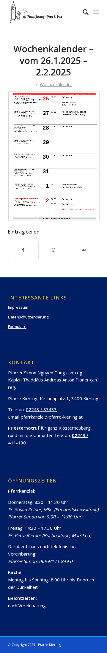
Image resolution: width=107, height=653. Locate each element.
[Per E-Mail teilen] (84, 250)
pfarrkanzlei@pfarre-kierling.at (52, 417)
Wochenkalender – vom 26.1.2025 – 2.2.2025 (53, 60)
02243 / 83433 (41, 409)
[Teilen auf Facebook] (23, 250)
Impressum (18, 307)
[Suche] (83, 12)
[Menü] (96, 12)
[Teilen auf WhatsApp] (53, 250)
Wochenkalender (56, 84)
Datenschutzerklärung (28, 317)
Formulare (17, 326)
